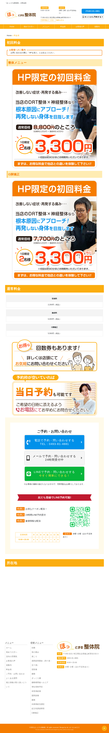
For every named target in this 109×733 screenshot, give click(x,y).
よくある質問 (11, 678)
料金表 (9, 669)
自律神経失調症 (38, 704)
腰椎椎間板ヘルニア (40, 682)
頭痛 (33, 648)
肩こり (34, 656)
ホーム (9, 648)
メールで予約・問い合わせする (54, 458)
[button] (104, 728)
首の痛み (35, 652)
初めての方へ (11, 652)
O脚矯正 (35, 713)
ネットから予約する (93, 17)
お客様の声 (10, 661)
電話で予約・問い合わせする (54, 442)
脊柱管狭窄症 (37, 687)
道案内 (9, 665)
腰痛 (33, 674)
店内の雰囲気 (11, 656)
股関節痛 (35, 696)
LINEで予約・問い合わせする (54, 473)
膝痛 (33, 700)
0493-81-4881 (93, 11)
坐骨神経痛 (36, 691)
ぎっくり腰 (36, 678)
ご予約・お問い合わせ (15, 674)
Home (9, 35)
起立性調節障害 (38, 709)
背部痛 (34, 669)
